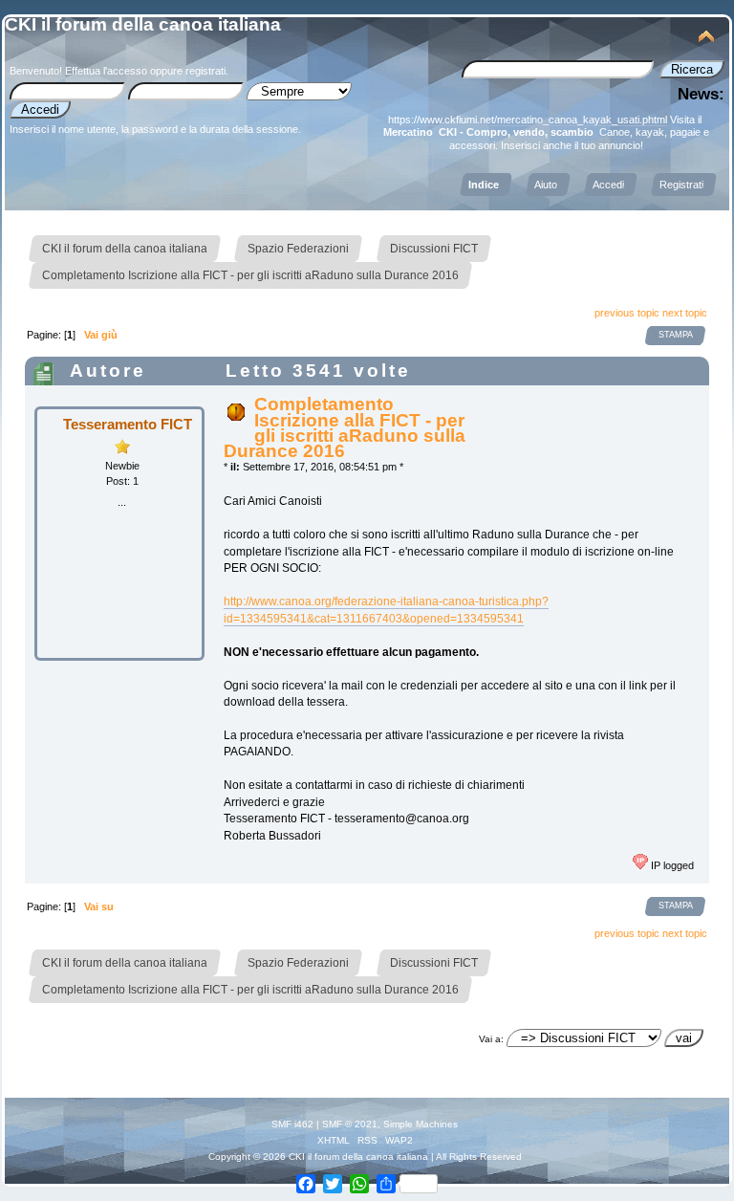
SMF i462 (292, 1124)
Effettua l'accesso (106, 70)
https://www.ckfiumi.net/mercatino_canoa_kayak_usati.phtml (527, 119)
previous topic (626, 312)
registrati (205, 70)
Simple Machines (420, 1124)
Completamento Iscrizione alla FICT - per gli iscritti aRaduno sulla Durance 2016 (344, 427)
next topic (684, 312)
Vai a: (491, 1039)
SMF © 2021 (350, 1124)
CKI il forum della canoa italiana (143, 24)
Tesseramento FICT (127, 424)
